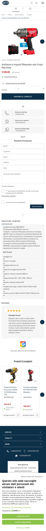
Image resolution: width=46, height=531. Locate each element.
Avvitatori (29, 14)
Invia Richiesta (37, 206)
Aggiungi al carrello (23, 96)
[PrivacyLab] (15, 511)
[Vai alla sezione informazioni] (23, 9)
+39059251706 (16, 451)
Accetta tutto (23, 516)
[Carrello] (36, 3)
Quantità (4, 90)
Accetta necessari (23, 522)
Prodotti (10, 14)
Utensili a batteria (19, 14)
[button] (21, 54)
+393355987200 (33, 451)
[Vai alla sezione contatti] (30, 9)
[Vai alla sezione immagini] (15, 9)
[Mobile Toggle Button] (43, 3)
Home (3, 14)
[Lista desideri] (31, 3)
